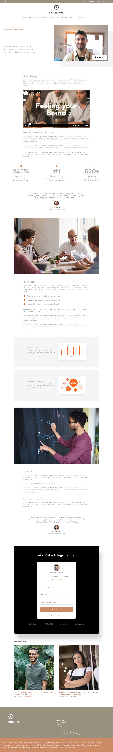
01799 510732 (93, 1)
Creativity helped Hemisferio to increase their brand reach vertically (34, 667)
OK (106, 745)
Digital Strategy (19, 29)
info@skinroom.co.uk (104, 1)
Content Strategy (8, 29)
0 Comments (27, 696)
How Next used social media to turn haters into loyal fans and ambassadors (79, 667)
